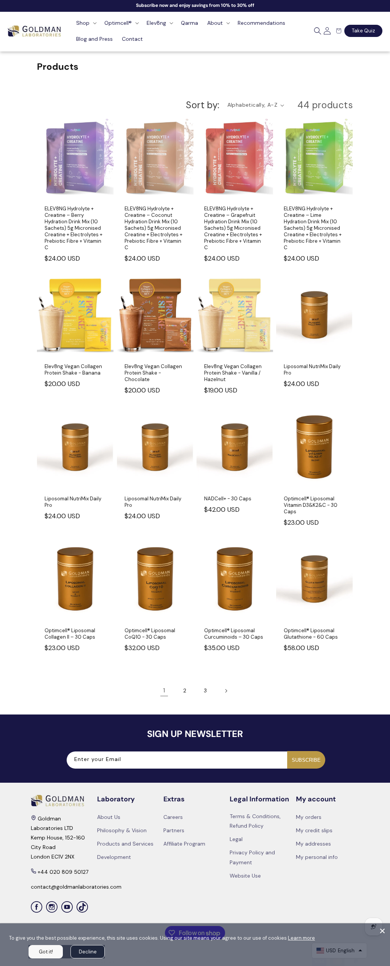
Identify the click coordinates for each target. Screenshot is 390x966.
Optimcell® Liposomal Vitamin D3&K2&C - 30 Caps (310, 505)
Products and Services (125, 843)
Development (114, 857)
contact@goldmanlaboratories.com (76, 886)
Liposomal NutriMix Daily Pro (312, 370)
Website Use (245, 875)
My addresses (313, 843)
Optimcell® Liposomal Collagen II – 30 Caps (70, 634)
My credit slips (314, 830)
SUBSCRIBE (306, 760)
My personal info (317, 857)
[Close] (382, 931)
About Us (108, 817)
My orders (308, 817)
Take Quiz (363, 30)
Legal (236, 839)
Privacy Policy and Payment (252, 857)
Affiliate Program (184, 843)
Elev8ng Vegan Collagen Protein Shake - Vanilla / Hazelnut (233, 373)
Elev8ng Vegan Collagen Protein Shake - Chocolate (153, 373)
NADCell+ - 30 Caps (227, 499)
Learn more (301, 938)
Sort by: (202, 105)
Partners (173, 830)
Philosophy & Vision (122, 830)
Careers (173, 817)
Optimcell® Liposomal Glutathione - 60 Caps (311, 634)
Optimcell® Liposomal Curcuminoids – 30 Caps (233, 634)
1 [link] (164, 690)
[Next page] (225, 690)
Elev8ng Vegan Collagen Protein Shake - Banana (73, 370)
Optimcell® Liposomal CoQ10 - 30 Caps (150, 634)
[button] (86, 23)
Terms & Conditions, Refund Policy (255, 821)
